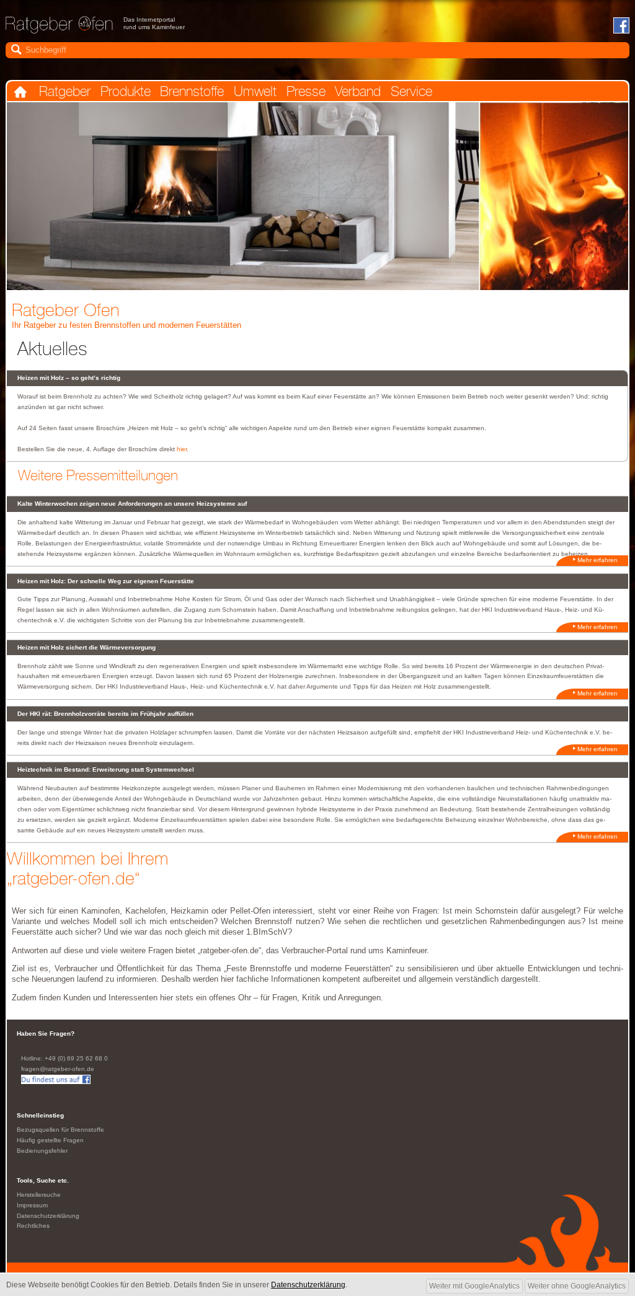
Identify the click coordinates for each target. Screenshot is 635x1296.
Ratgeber (65, 91)
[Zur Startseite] (59, 29)
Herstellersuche (39, 1194)
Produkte (125, 91)
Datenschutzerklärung (48, 1215)
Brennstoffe (192, 91)
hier (182, 449)
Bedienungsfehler (42, 1150)
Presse (306, 91)
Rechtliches (33, 1225)
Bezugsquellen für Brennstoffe (60, 1129)
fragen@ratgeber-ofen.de (57, 1068)
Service (411, 91)
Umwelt (255, 91)
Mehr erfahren (597, 560)
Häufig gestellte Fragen (50, 1140)
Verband (358, 91)
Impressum (32, 1205)
